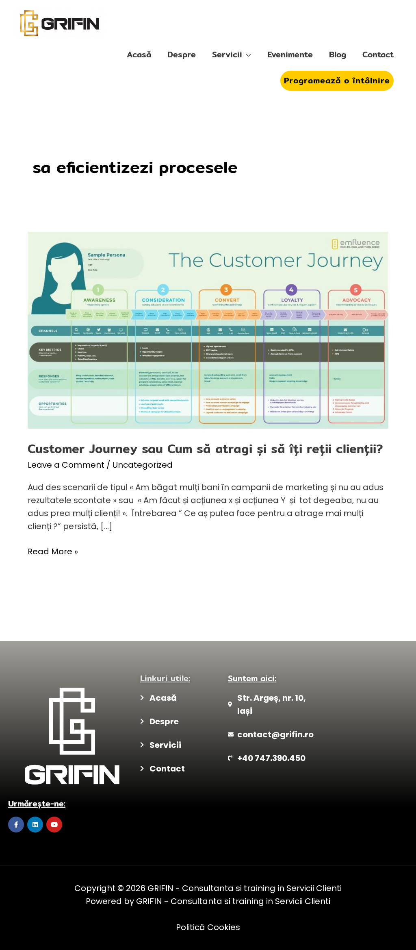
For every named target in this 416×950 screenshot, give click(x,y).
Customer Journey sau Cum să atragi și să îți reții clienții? (205, 448)
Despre (181, 54)
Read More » (53, 551)
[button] (337, 81)
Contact (378, 54)
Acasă (139, 54)
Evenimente (290, 54)
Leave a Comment (66, 465)
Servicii (227, 54)
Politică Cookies (208, 927)
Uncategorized (143, 465)
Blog (337, 54)
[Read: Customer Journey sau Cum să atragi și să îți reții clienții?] (208, 329)
